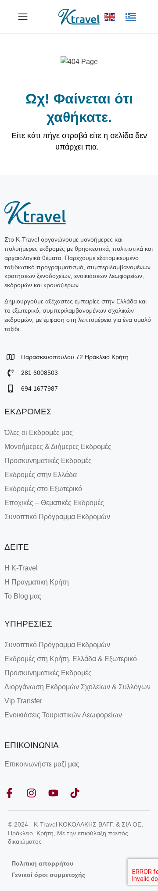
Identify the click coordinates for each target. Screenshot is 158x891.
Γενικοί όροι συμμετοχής (48, 874)
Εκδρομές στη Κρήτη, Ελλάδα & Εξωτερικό (70, 659)
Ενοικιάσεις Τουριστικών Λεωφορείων (63, 715)
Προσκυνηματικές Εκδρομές (48, 460)
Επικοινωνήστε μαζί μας (41, 764)
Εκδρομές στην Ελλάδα (40, 474)
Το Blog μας (22, 596)
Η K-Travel (21, 568)
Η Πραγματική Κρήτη (36, 582)
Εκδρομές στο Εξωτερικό (43, 488)
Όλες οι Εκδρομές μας (38, 432)
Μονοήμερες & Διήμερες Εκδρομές (57, 446)
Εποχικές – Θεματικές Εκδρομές (54, 502)
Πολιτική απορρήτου (42, 863)
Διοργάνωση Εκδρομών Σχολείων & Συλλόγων (77, 687)
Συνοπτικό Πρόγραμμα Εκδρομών (57, 516)
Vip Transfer (23, 701)
